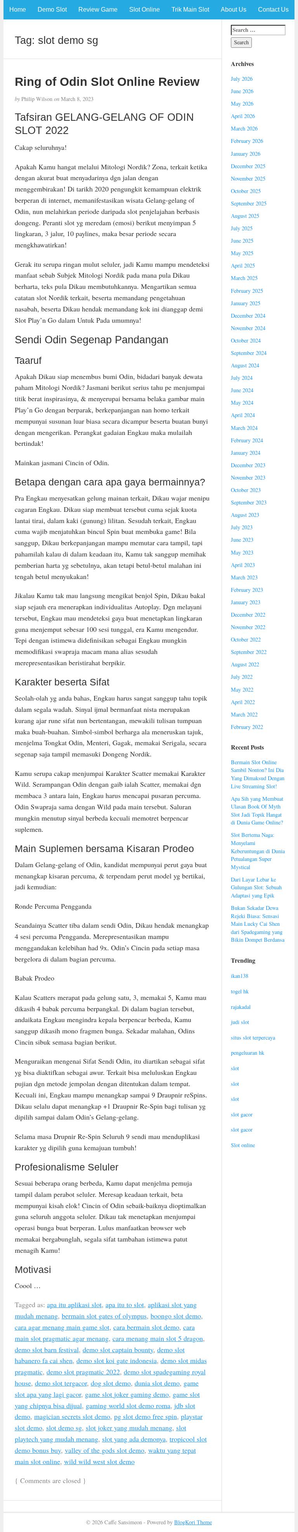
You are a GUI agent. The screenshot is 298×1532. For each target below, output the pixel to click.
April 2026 (243, 116)
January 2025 (245, 303)
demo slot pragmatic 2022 (83, 1371)
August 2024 (245, 365)
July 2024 (242, 377)
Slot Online (144, 9)
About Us (233, 9)
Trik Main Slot (190, 9)
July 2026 (242, 78)
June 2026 (242, 91)
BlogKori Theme (193, 1522)
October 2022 (246, 639)
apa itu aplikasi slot (74, 1304)
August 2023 (245, 514)
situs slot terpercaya (253, 1037)
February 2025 (247, 290)
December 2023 (248, 465)
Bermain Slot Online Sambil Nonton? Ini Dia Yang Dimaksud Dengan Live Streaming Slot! (257, 774)
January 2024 (245, 452)
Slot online (243, 1145)
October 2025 (246, 191)
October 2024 (246, 340)
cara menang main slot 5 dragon (158, 1338)
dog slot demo (111, 1383)
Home (17, 9)
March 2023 (244, 577)
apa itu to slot (125, 1304)
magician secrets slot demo (72, 1416)
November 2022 (248, 627)
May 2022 (242, 689)
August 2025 (245, 215)
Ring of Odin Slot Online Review (107, 81)
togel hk (240, 991)
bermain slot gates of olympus (104, 1315)
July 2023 (242, 527)
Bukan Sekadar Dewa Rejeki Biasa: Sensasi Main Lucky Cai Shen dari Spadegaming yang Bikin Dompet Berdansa (257, 923)
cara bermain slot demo (146, 1327)
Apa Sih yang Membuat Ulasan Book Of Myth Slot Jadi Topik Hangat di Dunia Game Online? (257, 810)
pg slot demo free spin (145, 1416)
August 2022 (245, 664)
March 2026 (244, 128)
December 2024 (248, 315)
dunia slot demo (157, 1383)
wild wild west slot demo (99, 1461)
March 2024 (244, 427)
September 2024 (249, 352)
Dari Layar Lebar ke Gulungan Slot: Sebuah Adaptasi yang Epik (256, 887)
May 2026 (242, 103)
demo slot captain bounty (118, 1349)
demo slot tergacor (61, 1383)
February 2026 (247, 140)
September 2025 (249, 203)
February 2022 (247, 726)
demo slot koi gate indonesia (116, 1360)
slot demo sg (64, 1427)
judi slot (240, 1022)
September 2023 (249, 502)
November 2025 (248, 178)
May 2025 (242, 253)
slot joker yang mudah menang (129, 1427)
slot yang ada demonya (134, 1438)
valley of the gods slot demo (104, 1450)
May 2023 (242, 552)
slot (235, 1068)
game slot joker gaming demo (127, 1394)
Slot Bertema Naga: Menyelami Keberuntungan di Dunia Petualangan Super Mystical (258, 850)
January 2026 (245, 153)
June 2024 (242, 390)
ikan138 (239, 975)
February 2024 (247, 440)
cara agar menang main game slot (62, 1327)
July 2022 (242, 676)
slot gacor (242, 1114)
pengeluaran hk (247, 1052)
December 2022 (248, 614)
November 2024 (248, 328)
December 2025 (248, 166)
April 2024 (243, 415)
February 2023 (247, 589)
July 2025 (242, 228)
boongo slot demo (176, 1315)
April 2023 (243, 565)
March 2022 (244, 714)
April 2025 (243, 265)
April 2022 (243, 702)
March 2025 (244, 278)
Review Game (98, 9)
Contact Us (273, 9)
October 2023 (246, 490)
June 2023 (242, 539)
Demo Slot (52, 9)
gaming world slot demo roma (128, 1405)
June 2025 (242, 240)
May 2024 (242, 402)
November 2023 (248, 477)
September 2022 (249, 652)
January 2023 (245, 602)
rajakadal (241, 1006)
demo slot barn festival (47, 1349)
